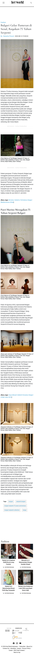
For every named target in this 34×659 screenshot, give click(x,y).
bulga (24, 510)
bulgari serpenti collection (12, 510)
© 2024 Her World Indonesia (9, 646)
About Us (29, 646)
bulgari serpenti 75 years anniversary (15, 506)
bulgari (11, 501)
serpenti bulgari (20, 501)
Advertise (13, 648)
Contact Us (6, 648)
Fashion (3, 22)
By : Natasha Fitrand (7, 36)
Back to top (17, 652)
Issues (19, 648)
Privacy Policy (26, 648)
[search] (31, 2)
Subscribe (22, 646)
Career (10, 650)
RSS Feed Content (19, 650)
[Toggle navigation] (3, 3)
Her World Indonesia (9, 567)
